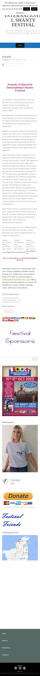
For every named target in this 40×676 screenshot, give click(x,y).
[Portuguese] (9, 320)
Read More (20, 13)
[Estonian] (14, 318)
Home (4, 633)
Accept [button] (26, 9)
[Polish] (6, 320)
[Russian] (11, 320)
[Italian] (28, 318)
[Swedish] (17, 320)
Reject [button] (34, 9)
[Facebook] (20, 668)
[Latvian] (31, 318)
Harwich (19, 300)
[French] (20, 318)
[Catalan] (3, 318)
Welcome (20, 671)
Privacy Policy (6, 647)
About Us (5, 640)
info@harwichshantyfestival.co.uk (15, 279)
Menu (20, 45)
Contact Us (5, 654)
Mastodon (20, 665)
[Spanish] (14, 320)
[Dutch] (9, 318)
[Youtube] (24, 668)
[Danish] (6, 318)
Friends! (17, 302)
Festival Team (23, 59)
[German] (23, 318)
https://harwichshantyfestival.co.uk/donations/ (20, 507)
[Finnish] (17, 318)
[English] (11, 318)
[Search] (35, 359)
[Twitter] (15, 668)
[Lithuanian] (34, 318)
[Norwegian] (3, 320)
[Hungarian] (25, 318)
